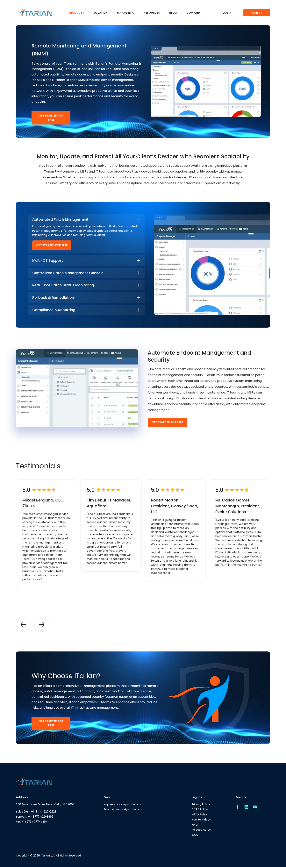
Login (227, 13)
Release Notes (201, 830)
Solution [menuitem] (100, 13)
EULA (195, 835)
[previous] (23, 624)
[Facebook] (237, 807)
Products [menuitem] (76, 13)
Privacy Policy (201, 804)
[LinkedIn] (246, 807)
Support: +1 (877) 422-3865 (34, 817)
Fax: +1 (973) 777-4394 (32, 822)
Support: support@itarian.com (124, 809)
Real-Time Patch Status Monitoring (63, 285)
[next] (41, 624)
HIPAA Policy (200, 814)
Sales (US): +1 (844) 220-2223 (36, 812)
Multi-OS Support (47, 260)
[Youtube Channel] (255, 807)
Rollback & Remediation (53, 297)
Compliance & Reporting (53, 309)
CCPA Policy (200, 809)
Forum (196, 825)
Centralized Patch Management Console (68, 272)
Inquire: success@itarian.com (124, 804)
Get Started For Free (51, 118)
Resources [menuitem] (152, 13)
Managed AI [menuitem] (125, 13)
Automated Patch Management (60, 219)
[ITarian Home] (34, 13)
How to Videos (201, 819)
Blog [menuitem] (173, 13)
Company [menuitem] (193, 13)
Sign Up (256, 13)
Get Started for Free (52, 245)
